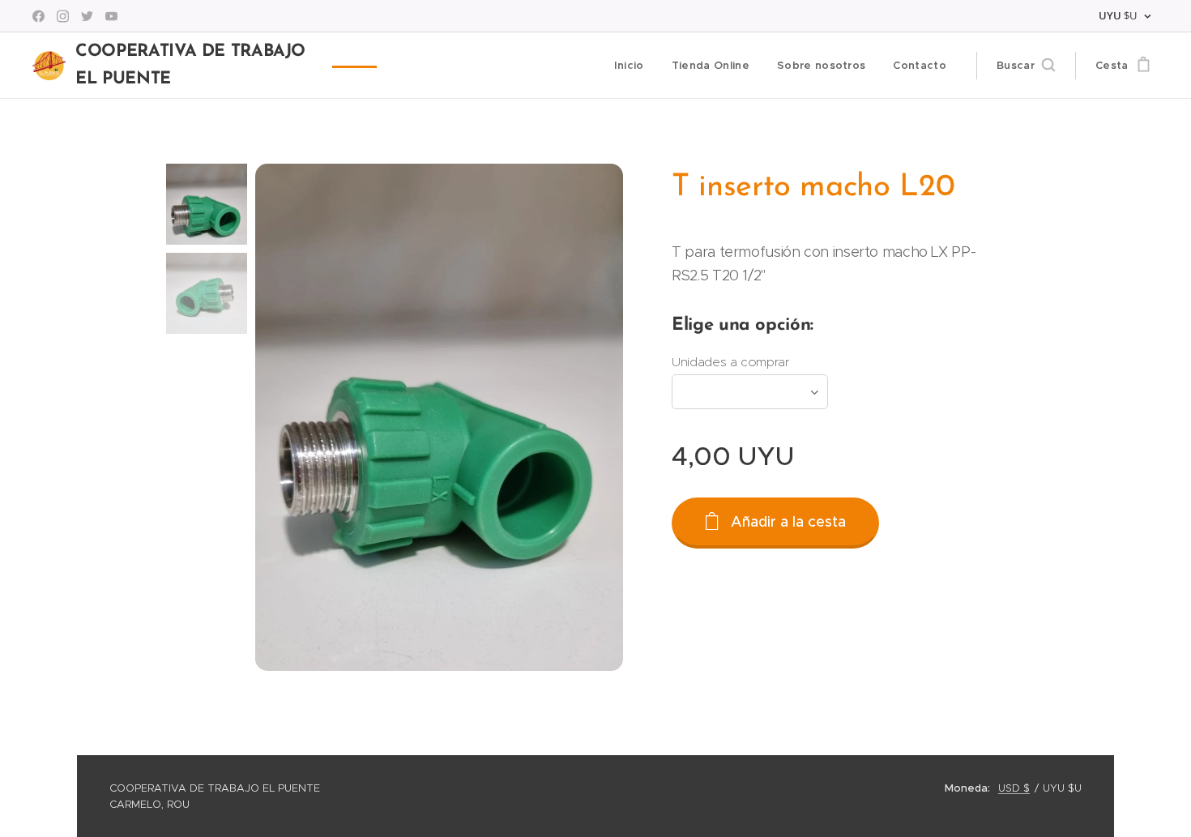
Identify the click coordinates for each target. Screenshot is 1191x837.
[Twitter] (87, 16)
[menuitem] (629, 65)
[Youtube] (111, 16)
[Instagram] (63, 16)
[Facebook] (38, 16)
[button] (1025, 65)
